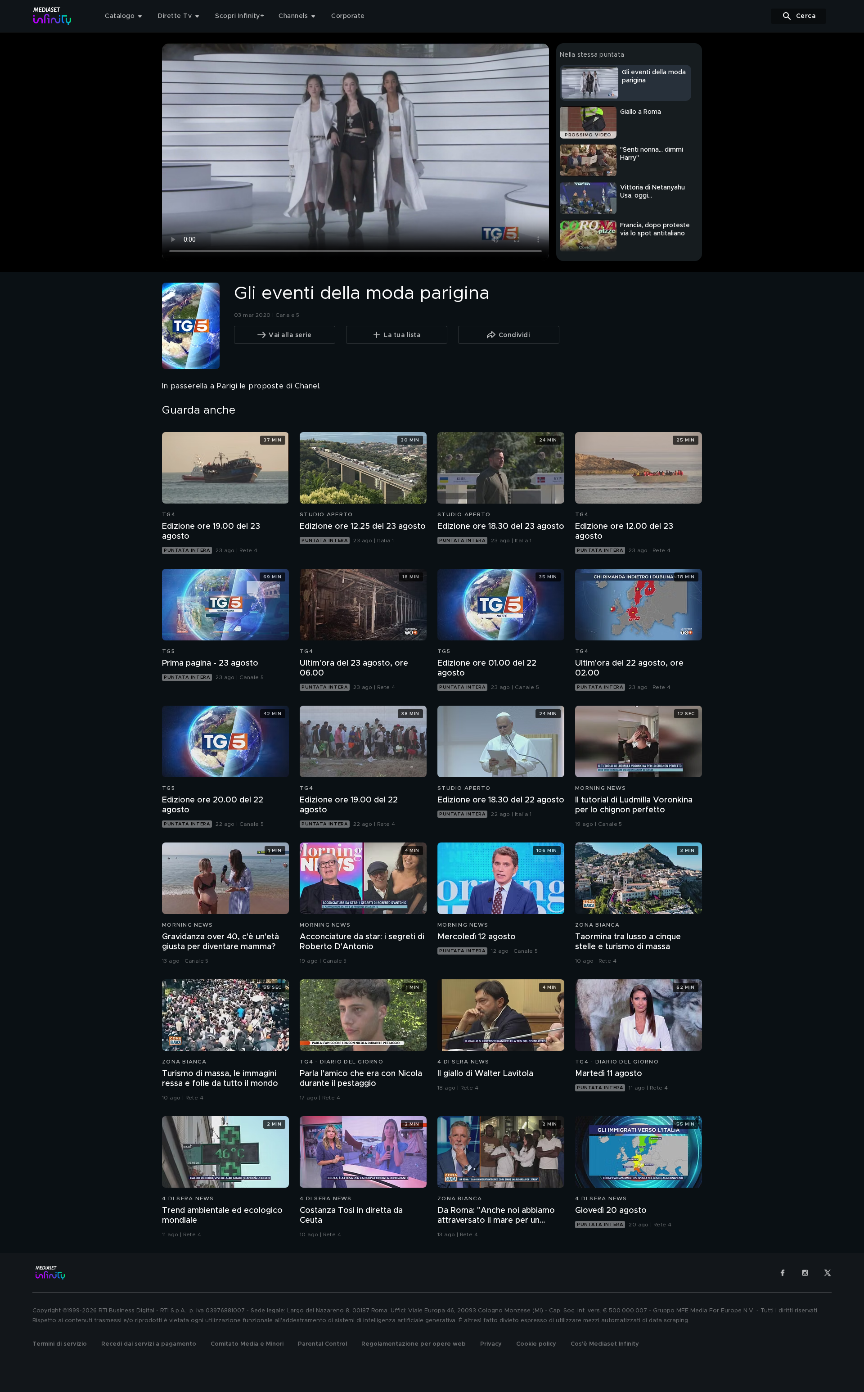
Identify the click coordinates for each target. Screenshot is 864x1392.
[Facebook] (782, 1273)
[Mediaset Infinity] (52, 16)
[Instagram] (805, 1273)
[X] (828, 1273)
